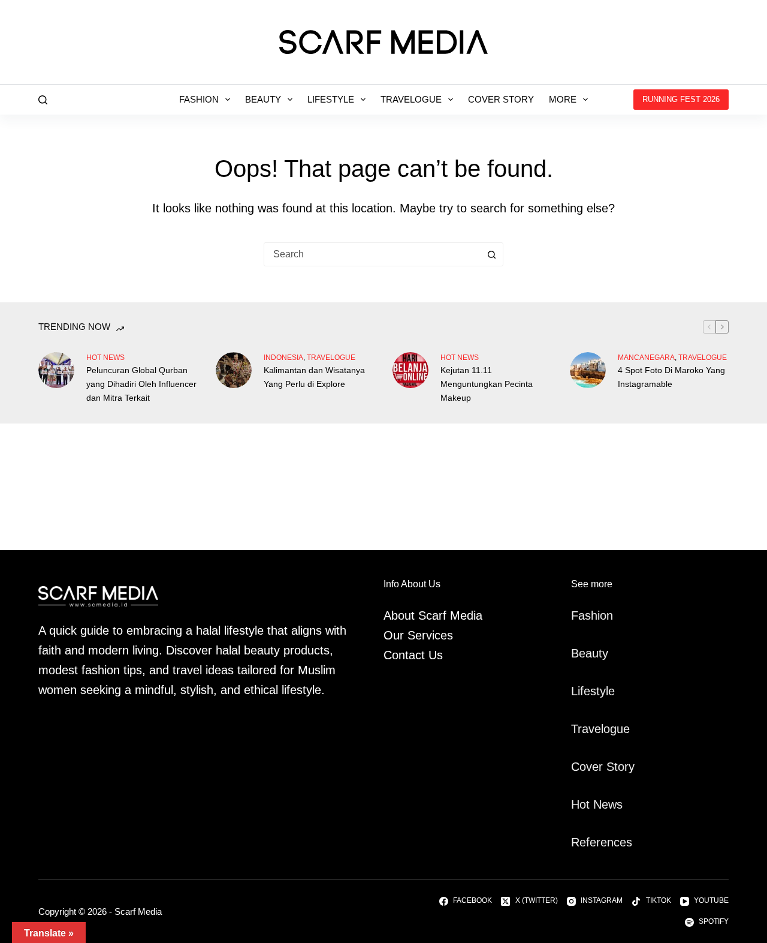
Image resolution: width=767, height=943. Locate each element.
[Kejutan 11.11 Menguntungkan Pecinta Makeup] (410, 370)
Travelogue (411, 99)
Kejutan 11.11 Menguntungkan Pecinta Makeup (486, 384)
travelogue (331, 357)
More (562, 99)
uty (600, 653)
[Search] (42, 99)
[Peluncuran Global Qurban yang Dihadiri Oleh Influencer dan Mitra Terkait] (56, 370)
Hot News (105, 357)
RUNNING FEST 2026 (681, 99)
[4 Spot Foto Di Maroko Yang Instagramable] (588, 370)
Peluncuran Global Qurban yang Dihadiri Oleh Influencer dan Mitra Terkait (141, 384)
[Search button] (491, 254)
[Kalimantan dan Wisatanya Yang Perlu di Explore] (234, 370)
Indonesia (283, 357)
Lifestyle (330, 99)
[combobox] (372, 254)
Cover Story (501, 99)
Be (578, 653)
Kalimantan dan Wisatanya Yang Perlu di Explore (314, 377)
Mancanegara (646, 357)
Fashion (199, 99)
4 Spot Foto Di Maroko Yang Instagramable (671, 377)
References (601, 842)
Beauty (263, 99)
